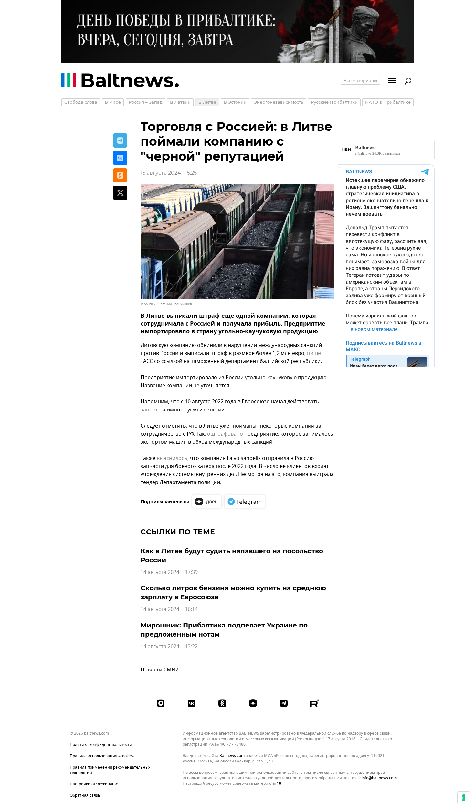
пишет (315, 353)
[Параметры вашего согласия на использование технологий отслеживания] (464, 798)
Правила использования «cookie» (102, 756)
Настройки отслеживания (95, 784)
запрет (149, 410)
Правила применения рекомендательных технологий (110, 770)
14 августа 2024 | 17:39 (169, 572)
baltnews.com (232, 756)
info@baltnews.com (379, 778)
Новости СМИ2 (159, 670)
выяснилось (172, 458)
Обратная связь (85, 795)
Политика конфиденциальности (101, 745)
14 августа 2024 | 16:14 (169, 609)
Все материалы (360, 80)
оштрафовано (225, 434)
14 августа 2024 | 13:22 (169, 646)
